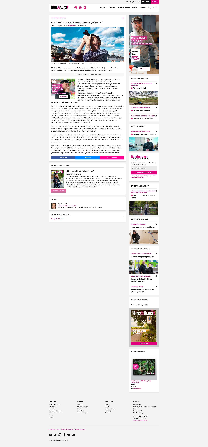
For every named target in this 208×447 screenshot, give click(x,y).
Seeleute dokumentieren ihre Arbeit (143, 116)
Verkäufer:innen (124, 8)
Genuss (107, 405)
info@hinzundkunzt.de (140, 420)
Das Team (52, 409)
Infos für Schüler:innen (56, 413)
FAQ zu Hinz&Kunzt (55, 404)
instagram (132, 2)
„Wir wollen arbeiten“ (80, 171)
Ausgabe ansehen (58, 191)
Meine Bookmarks (85, 8)
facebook (135, 2)
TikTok (130, 2)
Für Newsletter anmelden (144, 172)
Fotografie (54, 219)
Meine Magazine (80, 8)
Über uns (112, 8)
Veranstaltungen (82, 413)
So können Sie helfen (55, 411)
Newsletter (146, 2)
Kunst (107, 407)
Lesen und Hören (110, 409)
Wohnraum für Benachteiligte (141, 254)
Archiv (79, 409)
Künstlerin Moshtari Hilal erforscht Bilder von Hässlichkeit (143, 191)
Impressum (52, 429)
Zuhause (107, 413)
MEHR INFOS (63, 96)
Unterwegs (108, 411)
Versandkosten (137, 388)
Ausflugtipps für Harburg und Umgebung (141, 84)
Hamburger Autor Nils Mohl (140, 131)
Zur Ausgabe (144, 343)
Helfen (134, 8)
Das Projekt (52, 407)
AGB (58, 429)
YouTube (127, 2)
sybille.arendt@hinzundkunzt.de (67, 206)
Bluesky (138, 2)
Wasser (60, 219)
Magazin (103, 8)
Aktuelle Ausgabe (82, 407)
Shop (149, 8)
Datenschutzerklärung (67, 429)
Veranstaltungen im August (140, 107)
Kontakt (143, 8)
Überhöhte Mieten (137, 286)
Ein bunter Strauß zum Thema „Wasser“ (76, 22)
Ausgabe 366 (71, 25)
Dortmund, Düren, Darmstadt (141, 276)
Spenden (154, 2)
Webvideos (80, 411)
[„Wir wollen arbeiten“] (58, 179)
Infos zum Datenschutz (137, 177)
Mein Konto (76, 8)
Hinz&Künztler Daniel (138, 224)
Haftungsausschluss (80, 429)
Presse (51, 415)
